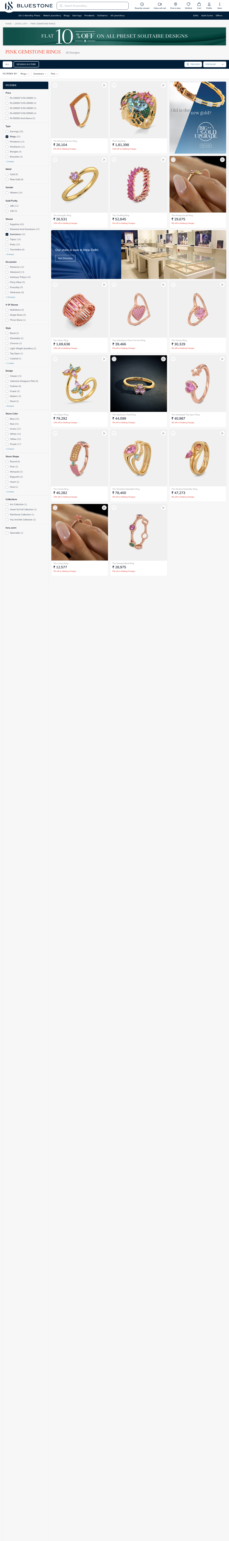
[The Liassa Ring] (79, 532)
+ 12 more (10, 297)
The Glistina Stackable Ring (184, 489)
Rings (67, 15)
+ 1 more (10, 363)
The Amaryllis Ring (62, 215)
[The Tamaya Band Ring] (138, 532)
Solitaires (102, 15)
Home (8, 23)
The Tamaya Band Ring (123, 563)
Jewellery (21, 23)
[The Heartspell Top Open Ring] (198, 383)
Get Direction (65, 258)
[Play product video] (104, 85)
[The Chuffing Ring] (138, 184)
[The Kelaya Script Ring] (198, 184)
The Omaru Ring (179, 340)
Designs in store (26, 64)
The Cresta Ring (60, 489)
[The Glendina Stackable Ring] (138, 458)
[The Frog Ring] (138, 110)
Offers (219, 15)
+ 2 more (10, 491)
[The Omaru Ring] (198, 309)
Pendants (89, 15)
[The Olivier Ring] (79, 309)
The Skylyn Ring (60, 414)
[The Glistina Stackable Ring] (198, 458)
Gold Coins (207, 15)
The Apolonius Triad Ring (124, 414)
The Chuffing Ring (120, 215)
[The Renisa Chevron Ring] (79, 110)
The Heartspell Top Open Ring (186, 414)
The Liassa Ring (60, 563)
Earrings (77, 15)
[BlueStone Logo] (29, 5)
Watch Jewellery (52, 15)
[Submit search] (60, 5)
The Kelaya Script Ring (182, 215)
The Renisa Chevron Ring (65, 141)
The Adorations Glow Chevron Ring (128, 340)
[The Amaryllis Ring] (79, 184)
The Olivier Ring (60, 340)
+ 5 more (10, 254)
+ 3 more (10, 161)
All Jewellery (118, 15)
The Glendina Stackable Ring (126, 489)
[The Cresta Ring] (79, 458)
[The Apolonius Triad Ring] (138, 383)
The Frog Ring (118, 141)
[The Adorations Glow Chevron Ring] (138, 309)
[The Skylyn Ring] (79, 383)
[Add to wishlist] (55, 85)
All (7, 64)
